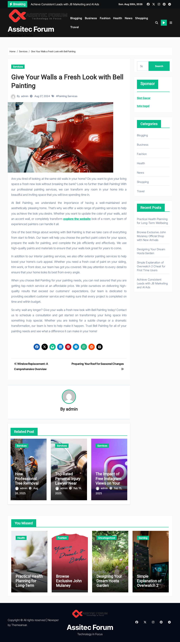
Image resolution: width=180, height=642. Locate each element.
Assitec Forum (31, 29)
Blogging (76, 18)
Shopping (141, 18)
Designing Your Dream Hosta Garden (109, 581)
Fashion (105, 18)
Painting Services (67, 96)
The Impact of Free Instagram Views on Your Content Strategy (108, 483)
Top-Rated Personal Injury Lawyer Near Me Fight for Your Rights (67, 483)
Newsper (53, 620)
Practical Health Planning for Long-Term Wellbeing (29, 583)
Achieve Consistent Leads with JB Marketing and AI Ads (152, 283)
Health (117, 18)
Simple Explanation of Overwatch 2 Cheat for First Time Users (151, 266)
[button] (170, 22)
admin (24, 96)
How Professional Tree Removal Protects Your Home (26, 483)
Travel (74, 27)
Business (91, 18)
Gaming (143, 537)
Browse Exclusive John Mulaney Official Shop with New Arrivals (151, 236)
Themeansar (19, 625)
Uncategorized (106, 537)
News (128, 18)
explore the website (77, 219)
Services (18, 66)
